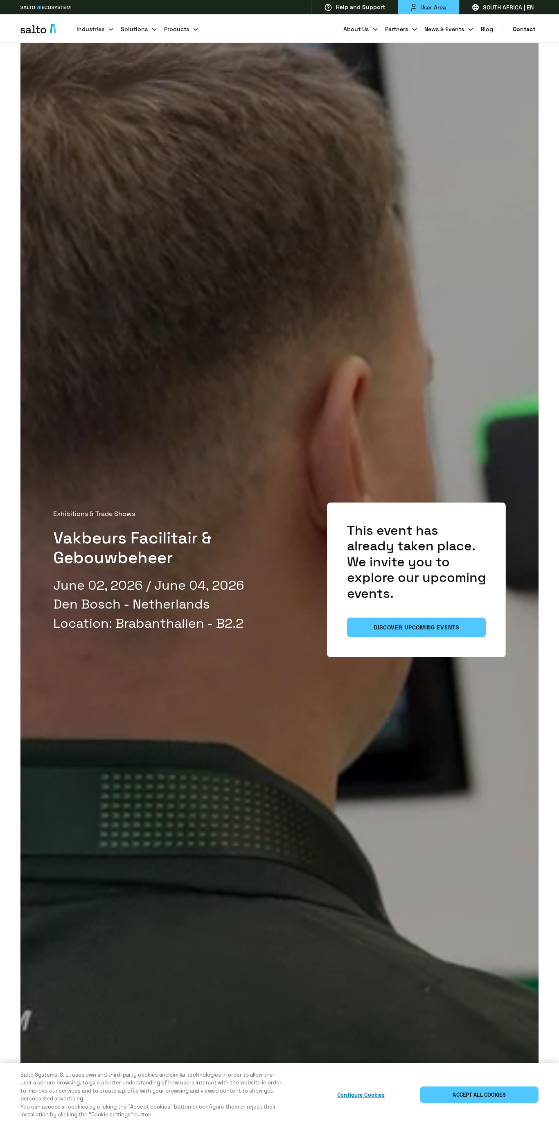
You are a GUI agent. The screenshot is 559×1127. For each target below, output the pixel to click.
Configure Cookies (361, 1094)
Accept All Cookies (479, 1094)
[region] (279, 1095)
